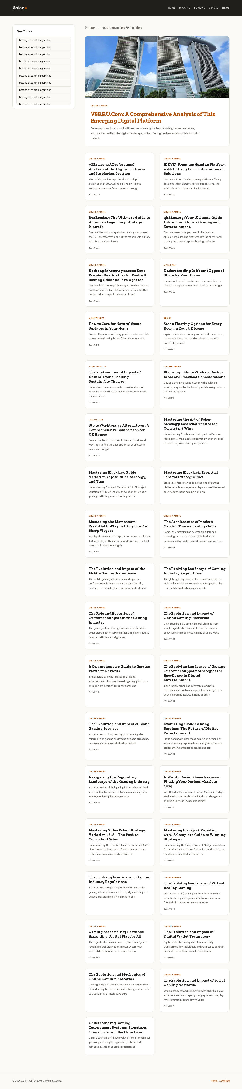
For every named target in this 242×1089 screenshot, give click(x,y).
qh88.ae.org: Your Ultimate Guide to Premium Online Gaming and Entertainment (193, 222)
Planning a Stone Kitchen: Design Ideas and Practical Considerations (194, 374)
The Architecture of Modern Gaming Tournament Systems (190, 523)
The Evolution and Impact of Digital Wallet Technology (189, 934)
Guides (213, 8)
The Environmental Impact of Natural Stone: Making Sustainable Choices (115, 377)
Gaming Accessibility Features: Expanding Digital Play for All (116, 934)
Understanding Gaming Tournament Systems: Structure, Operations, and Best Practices (118, 1027)
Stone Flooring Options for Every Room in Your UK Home (193, 326)
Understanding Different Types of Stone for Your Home (194, 272)
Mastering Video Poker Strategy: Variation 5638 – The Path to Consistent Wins (117, 834)
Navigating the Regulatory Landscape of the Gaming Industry (119, 779)
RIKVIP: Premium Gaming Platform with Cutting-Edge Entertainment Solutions (195, 169)
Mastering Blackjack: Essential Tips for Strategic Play (191, 474)
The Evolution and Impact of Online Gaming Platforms (189, 615)
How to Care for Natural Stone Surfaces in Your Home (115, 326)
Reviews (199, 8)
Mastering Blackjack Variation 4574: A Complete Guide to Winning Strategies (195, 834)
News (226, 8)
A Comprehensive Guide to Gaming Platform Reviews (119, 668)
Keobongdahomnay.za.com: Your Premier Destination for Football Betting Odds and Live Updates (117, 275)
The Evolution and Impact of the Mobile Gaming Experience (117, 570)
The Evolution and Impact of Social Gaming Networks (194, 982)
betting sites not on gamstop (35, 40)
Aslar (18, 8)
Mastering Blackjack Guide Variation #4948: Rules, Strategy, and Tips (117, 477)
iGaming (184, 8)
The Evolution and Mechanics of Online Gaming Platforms (117, 976)
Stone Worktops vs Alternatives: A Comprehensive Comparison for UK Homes (119, 430)
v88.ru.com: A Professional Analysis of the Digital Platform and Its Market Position (117, 169)
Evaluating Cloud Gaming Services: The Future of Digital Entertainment (191, 728)
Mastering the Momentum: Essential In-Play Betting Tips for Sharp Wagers (118, 526)
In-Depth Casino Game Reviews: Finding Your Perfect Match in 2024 (192, 781)
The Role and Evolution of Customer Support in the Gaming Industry (118, 618)
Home (172, 8)
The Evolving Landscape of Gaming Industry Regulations (195, 570)
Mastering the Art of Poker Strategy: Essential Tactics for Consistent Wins (190, 424)
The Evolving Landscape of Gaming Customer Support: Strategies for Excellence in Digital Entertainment (195, 673)
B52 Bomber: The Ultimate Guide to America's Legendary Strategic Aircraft (119, 222)
